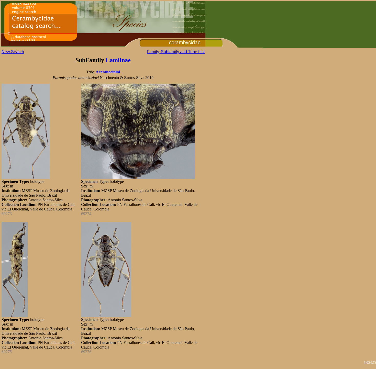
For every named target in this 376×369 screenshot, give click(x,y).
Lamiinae (118, 60)
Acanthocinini (108, 72)
